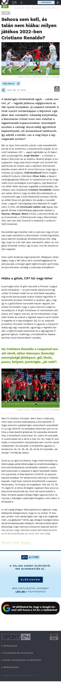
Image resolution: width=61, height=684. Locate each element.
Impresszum (10, 646)
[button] (12, 8)
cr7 (29, 8)
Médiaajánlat (11, 667)
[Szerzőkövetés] (18, 83)
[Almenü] (14, 2)
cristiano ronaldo (42, 8)
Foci (5, 13)
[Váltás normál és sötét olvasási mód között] (21, 2)
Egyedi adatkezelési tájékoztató (22, 660)
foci (56, 8)
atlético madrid (16, 8)
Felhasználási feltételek (18, 653)
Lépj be (20, 591)
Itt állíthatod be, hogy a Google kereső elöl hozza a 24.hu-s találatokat (34, 608)
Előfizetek (46, 2)
